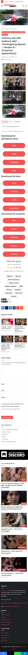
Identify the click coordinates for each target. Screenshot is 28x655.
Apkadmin (14, 237)
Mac (23, 32)
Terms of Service (5, 635)
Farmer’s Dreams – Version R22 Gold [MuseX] (12, 574)
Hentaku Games (5, 619)
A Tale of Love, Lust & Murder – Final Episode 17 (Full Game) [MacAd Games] (7, 347)
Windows (4, 34)
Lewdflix (3, 617)
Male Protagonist (11, 286)
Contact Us (5, 434)
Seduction (9, 293)
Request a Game (6, 432)
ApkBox (14, 229)
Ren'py (8, 299)
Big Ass (10, 276)
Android (13, 32)
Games (8, 28)
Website (3, 397)
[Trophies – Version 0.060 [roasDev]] (7, 321)
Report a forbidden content (9, 441)
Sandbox (18, 289)
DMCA (3, 436)
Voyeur (14, 296)
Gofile (14, 171)
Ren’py (10, 289)
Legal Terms (4, 640)
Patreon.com (19, 131)
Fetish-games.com (5, 590)
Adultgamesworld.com (21, 603)
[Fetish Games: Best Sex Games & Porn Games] (10, 5)
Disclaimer (3, 637)
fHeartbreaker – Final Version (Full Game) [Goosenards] (20, 329)
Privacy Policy (4, 633)
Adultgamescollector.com (7, 603)
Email (3, 390)
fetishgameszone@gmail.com (12, 606)
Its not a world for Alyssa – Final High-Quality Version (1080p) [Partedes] (12, 485)
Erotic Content (14, 283)
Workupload (14, 208)
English (10, 301)
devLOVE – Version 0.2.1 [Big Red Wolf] (13, 1)
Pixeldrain (14, 162)
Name (3, 384)
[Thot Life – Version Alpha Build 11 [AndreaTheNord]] (21, 339)
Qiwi (14, 146)
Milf (21, 286)
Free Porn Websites (6, 622)
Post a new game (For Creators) (10, 429)
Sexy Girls (19, 293)
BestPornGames (5, 614)
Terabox (14, 246)
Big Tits (18, 276)
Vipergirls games (5, 624)
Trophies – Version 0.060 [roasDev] (6, 327)
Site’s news (5, 439)
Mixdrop (14, 254)
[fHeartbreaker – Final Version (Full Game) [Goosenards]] (21, 321)
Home (4, 28)
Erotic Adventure (14, 279)
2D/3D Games (14, 28)
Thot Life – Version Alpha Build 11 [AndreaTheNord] (20, 345)
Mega (14, 154)
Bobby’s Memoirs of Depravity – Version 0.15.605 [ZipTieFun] (12, 508)
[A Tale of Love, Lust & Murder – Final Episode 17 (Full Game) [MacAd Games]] (7, 339)
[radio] (8, 268)
